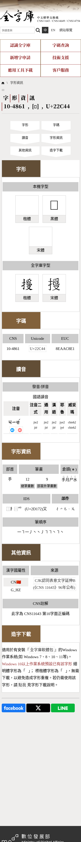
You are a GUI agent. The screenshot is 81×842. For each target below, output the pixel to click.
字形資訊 (16, 82)
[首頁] (40, 16)
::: (1, 1)
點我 (22, 685)
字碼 (56, 125)
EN (53, 30)
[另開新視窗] (13, 707)
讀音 (25, 137)
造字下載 (56, 150)
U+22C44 (37, 349)
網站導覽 (65, 30)
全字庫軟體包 (41, 650)
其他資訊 (25, 150)
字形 (25, 125)
